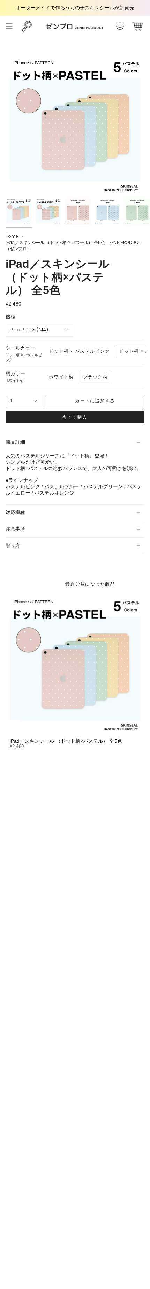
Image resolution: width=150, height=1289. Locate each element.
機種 (10, 317)
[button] (27, 26)
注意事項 (15, 529)
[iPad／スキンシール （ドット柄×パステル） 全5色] (75, 664)
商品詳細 (15, 442)
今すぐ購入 (75, 417)
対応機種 (15, 512)
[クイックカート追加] (13, 726)
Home (12, 236)
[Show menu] (9, 26)
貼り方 (13, 545)
